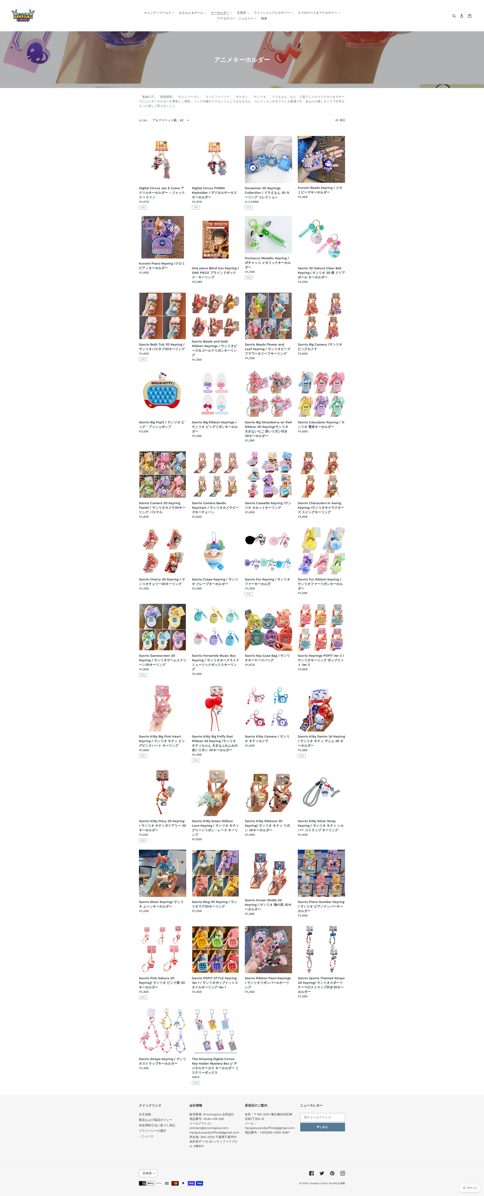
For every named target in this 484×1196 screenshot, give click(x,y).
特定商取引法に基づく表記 (157, 1125)
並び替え (143, 120)
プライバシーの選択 (152, 1131)
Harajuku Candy (318, 1183)
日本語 (147, 1173)
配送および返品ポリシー (155, 1120)
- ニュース (146, 1136)
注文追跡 (145, 1114)
